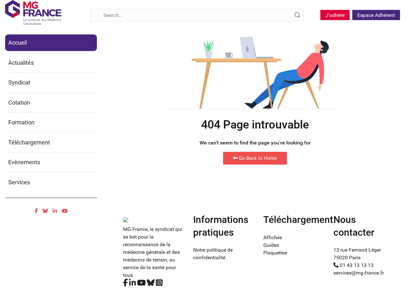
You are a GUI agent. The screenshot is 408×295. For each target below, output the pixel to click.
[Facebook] (36, 211)
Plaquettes (275, 253)
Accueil (17, 42)
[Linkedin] (55, 211)
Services (19, 182)
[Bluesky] (45, 211)
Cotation (19, 102)
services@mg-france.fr (358, 273)
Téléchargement (29, 142)
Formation (21, 122)
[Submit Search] (297, 15)
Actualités (21, 62)
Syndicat (19, 82)
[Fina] (33, 12)
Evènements (24, 162)
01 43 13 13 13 (356, 265)
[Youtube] (65, 211)
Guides (271, 245)
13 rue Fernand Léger (357, 250)
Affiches (272, 237)
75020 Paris (347, 257)
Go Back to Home (257, 158)
